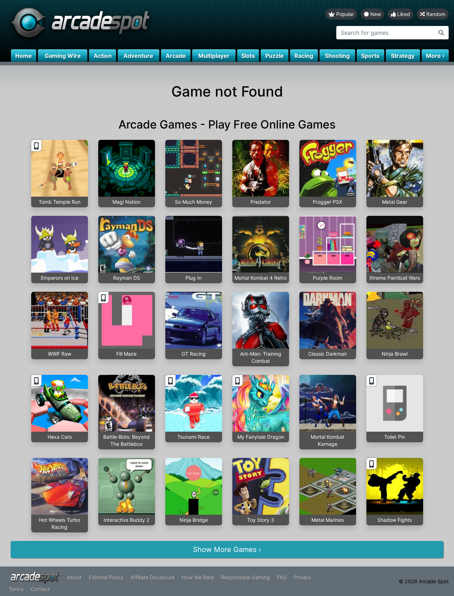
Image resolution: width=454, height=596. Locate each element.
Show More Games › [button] (227, 549)
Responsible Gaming (245, 577)
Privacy (302, 577)
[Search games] (441, 32)
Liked (403, 14)
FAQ (282, 577)
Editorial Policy (106, 577)
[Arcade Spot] (113, 25)
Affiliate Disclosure (153, 577)
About (74, 577)
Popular (344, 14)
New (375, 14)
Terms (16, 589)
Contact (40, 589)
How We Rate (198, 577)
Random (435, 14)
